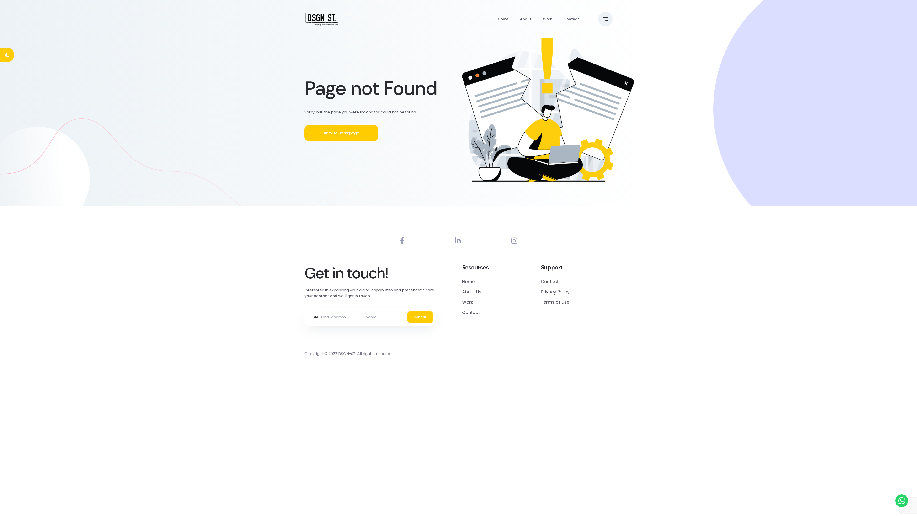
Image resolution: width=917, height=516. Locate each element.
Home (503, 19)
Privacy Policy (555, 292)
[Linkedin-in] (457, 240)
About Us (471, 292)
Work (547, 19)
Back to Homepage (341, 133)
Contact (571, 19)
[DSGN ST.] (321, 19)
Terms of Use (555, 302)
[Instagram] (514, 240)
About (525, 19)
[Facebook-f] (402, 240)
